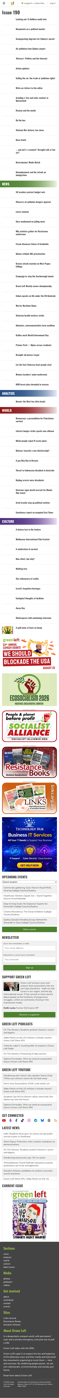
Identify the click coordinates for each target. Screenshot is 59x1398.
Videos (6, 1285)
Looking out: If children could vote (31, 19)
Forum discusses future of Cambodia (32, 244)
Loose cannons (22, 211)
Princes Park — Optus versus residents (33, 345)
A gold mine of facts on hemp (29, 627)
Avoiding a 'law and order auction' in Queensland (32, 99)
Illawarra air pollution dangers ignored (33, 202)
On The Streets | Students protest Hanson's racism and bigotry (29, 1031)
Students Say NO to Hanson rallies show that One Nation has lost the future (28, 1098)
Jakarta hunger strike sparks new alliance (35, 431)
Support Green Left (16, 976)
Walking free (21, 568)
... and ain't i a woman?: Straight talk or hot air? (35, 151)
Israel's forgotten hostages (28, 588)
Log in (53, 3)
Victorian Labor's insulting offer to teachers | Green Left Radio (29, 1047)
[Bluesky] (42, 1120)
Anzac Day (20, 608)
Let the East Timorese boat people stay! (34, 364)
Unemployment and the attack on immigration (31, 174)
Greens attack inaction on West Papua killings (33, 265)
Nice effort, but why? (25, 559)
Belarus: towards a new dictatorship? (32, 450)
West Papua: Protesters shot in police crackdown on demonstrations (29, 1135)
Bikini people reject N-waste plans (31, 440)
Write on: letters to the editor (29, 88)
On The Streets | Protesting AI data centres (25, 1053)
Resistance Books (12, 1321)
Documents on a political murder (30, 29)
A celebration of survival (27, 549)
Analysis (7, 1257)
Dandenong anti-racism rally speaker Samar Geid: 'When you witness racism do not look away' (28, 1077)
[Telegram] (35, 1120)
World (6, 1260)
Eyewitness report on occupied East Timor (34, 512)
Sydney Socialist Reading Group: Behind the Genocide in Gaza (25, 921)
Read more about (17, 1375)
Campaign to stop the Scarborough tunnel (35, 276)
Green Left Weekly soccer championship (34, 286)
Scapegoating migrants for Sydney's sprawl (35, 38)
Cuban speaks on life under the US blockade (36, 295)
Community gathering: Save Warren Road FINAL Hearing (27, 889)
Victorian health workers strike (30, 315)
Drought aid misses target (27, 354)
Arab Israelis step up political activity (33, 502)
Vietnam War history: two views (30, 130)
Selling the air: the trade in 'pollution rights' (35, 78)
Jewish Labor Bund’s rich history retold (23, 1178)
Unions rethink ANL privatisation (30, 253)
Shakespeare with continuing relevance (33, 618)
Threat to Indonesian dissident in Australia (35, 470)
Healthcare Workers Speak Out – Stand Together (28, 895)
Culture (6, 1263)
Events (6, 1306)
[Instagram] (29, 1120)
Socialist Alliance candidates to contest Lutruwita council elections (28, 1164)
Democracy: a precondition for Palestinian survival (35, 420)
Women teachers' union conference (31, 374)
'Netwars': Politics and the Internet (31, 58)
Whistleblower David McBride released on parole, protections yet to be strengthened (28, 1156)
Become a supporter (29, 1014)
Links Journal (9, 1318)
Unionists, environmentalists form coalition (35, 325)
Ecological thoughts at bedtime (30, 598)
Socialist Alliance (11, 1324)
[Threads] (49, 1120)
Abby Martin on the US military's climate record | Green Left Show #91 (28, 1039)
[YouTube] (4, 1120)
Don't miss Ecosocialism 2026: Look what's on (27, 1083)
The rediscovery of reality (27, 578)
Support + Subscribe (34, 3)
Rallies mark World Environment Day (32, 335)
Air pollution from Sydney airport (30, 48)
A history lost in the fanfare (28, 529)
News (6, 1254)
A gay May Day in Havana (27, 460)
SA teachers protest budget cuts (30, 192)
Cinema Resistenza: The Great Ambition (23, 911)
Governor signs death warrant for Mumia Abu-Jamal (34, 491)
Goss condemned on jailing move (30, 221)
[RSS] (55, 1120)
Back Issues (9, 1267)
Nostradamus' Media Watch (28, 162)
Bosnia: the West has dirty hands (30, 401)
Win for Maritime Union (26, 305)
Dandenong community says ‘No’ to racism (24, 1149)
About (6, 1296)
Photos (6, 1278)
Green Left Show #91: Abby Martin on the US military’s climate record (26, 1172)
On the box (20, 120)
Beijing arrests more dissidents (30, 480)
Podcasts (7, 1281)
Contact (7, 1303)
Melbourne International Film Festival (33, 539)
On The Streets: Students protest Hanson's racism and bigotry (29, 1143)
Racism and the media (26, 110)
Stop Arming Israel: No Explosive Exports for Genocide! (26, 905)
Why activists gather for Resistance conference (32, 233)
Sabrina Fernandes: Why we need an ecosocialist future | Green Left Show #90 (28, 1060)
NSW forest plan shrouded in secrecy (32, 384)
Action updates (22, 68)
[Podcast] (10, 1120)
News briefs (21, 140)
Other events (29, 929)
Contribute (8, 1300)
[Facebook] (16, 1120)
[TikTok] (22, 1120)
